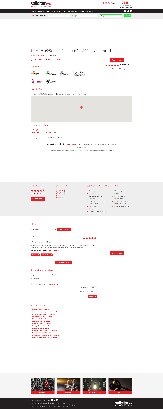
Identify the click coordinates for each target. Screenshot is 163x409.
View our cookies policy (63, 406)
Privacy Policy (48, 405)
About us (41, 11)
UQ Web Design (77, 405)
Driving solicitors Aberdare (41, 328)
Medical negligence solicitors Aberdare (45, 335)
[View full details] (120, 385)
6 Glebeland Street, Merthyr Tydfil (44, 132)
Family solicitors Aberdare (41, 321)
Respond (34, 254)
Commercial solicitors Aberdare (43, 316)
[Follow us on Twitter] (127, 11)
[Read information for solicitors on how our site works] (94, 385)
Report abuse (46, 254)
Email (49, 59)
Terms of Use (40, 405)
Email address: (35, 278)
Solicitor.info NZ (68, 405)
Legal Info (55, 11)
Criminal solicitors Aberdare (41, 333)
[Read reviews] (112, 65)
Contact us (89, 11)
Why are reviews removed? (117, 69)
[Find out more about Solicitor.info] (43, 385)
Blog (64, 11)
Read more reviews (63, 262)
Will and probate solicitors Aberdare (44, 330)
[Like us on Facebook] (124, 11)
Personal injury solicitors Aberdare (44, 314)
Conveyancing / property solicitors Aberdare (47, 312)
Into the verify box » (83, 291)
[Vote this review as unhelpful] (55, 250)
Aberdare (45, 55)
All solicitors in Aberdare (40, 310)
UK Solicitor (38, 55)
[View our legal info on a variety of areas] (68, 385)
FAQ (48, 11)
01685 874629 (37, 59)
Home (34, 11)
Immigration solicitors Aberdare (43, 326)
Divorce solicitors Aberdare (41, 319)
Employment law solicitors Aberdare (44, 337)
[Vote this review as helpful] (49, 250)
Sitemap (61, 405)
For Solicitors (72, 11)
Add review (117, 60)
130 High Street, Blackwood (41, 130)
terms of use (53, 284)
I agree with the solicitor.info (40, 284)
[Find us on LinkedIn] (130, 11)
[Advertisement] (81, 32)
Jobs (82, 11)
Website (59, 59)
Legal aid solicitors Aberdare (42, 323)
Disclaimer (55, 405)
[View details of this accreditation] (38, 74)
